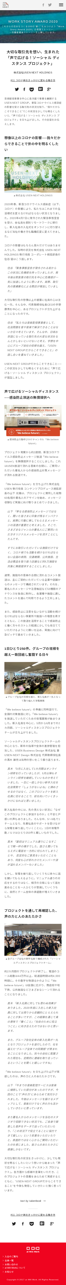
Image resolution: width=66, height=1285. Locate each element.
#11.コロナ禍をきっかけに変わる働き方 (33, 80)
